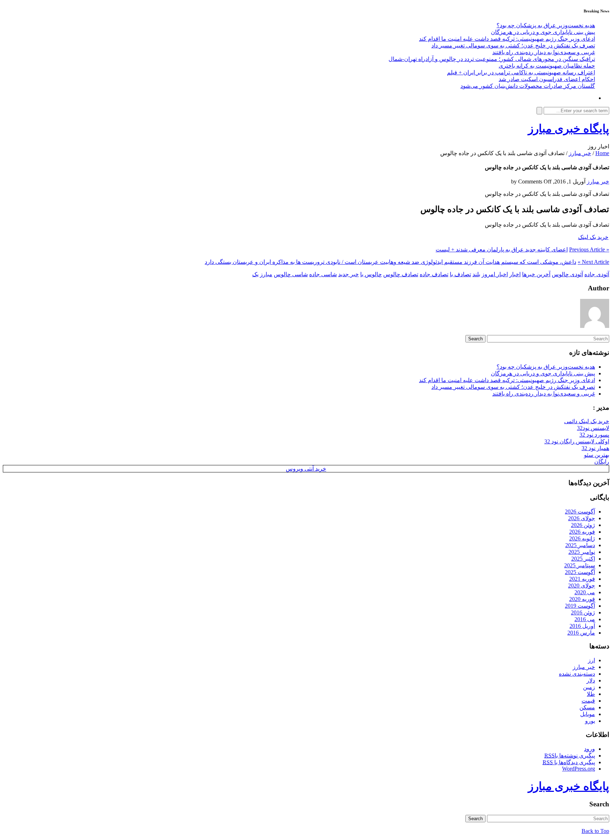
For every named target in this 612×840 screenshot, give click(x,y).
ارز (591, 660)
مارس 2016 (581, 633)
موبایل (587, 714)
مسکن (587, 707)
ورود (589, 749)
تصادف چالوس (400, 274)
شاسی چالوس (291, 274)
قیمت (588, 701)
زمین (589, 687)
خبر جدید (348, 274)
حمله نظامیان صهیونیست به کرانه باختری (547, 66)
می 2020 (584, 592)
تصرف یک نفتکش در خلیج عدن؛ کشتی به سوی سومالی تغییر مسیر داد (513, 45)
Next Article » (593, 262)
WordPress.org (578, 769)
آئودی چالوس (567, 274)
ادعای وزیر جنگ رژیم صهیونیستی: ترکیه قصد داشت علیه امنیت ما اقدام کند (507, 39)
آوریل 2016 (582, 626)
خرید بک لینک (593, 237)
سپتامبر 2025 (579, 565)
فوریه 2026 (582, 532)
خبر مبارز (580, 153)
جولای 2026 (581, 518)
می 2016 (584, 619)
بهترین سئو (596, 455)
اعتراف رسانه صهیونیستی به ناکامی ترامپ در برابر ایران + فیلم (521, 72)
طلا (591, 694)
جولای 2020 (581, 586)
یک (255, 274)
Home (602, 153)
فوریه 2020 (582, 599)
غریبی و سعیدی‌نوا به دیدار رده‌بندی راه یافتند (543, 52)
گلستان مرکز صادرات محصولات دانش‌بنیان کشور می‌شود (527, 86)
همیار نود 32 (595, 448)
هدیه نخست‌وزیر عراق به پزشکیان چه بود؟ (546, 25)
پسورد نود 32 (594, 435)
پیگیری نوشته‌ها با (569, 756)
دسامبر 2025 (580, 545)
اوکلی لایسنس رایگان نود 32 (576, 441)
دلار (590, 680)
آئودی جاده (596, 274)
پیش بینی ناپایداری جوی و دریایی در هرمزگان (543, 32)
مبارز (266, 274)
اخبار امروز (495, 274)
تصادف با (460, 274)
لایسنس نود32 (593, 428)
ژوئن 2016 (583, 612)
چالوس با (371, 274)
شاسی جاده (323, 274)
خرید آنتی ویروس (306, 469)
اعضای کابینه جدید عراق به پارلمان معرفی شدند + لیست (502, 249)
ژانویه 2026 (582, 538)
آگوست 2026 (580, 512)
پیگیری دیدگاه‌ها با (569, 762)
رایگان (601, 462)
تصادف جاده (434, 274)
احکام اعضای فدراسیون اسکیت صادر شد (547, 79)
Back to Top (595, 831)
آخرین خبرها (536, 274)
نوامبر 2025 (581, 552)
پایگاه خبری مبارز (568, 128)
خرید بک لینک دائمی (586, 421)
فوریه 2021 (582, 579)
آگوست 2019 (580, 606)
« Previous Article (589, 249)
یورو (590, 721)
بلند (476, 274)
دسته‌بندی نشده (577, 674)
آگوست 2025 (580, 572)
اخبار (515, 274)
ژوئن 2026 (583, 525)
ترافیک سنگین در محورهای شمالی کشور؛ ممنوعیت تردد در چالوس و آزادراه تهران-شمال (492, 59)
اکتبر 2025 (583, 559)
